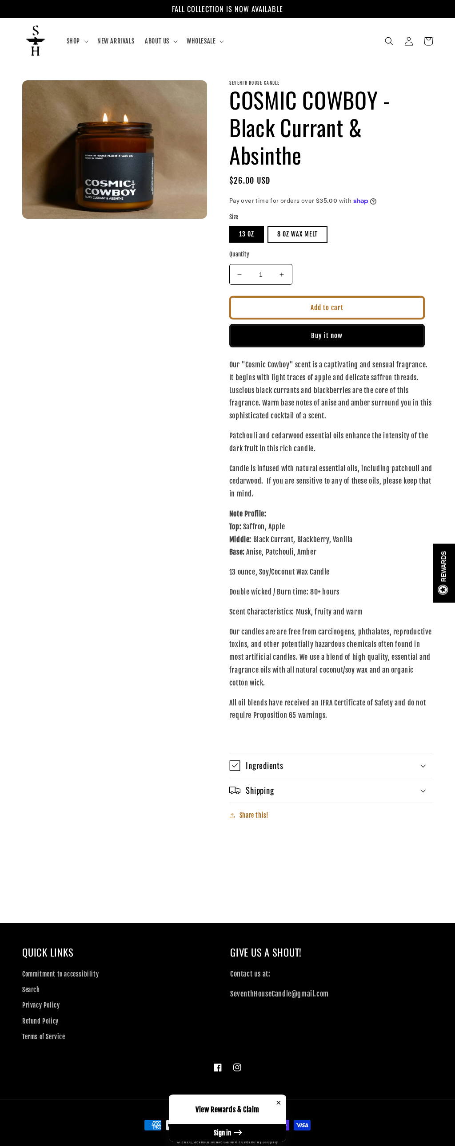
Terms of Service (43, 1036)
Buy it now (327, 335)
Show (444, 573)
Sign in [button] (223, 1133)
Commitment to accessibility (60, 974)
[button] (76, 41)
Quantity (239, 254)
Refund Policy (40, 1021)
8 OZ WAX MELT (297, 234)
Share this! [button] (254, 815)
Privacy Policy (41, 1005)
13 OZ (246, 234)
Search (31, 989)
